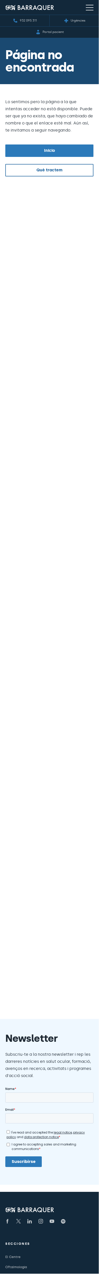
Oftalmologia (16, 1267)
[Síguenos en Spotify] (63, 1221)
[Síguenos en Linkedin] (29, 1221)
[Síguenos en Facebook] (7, 1221)
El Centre (13, 1257)
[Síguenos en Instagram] (40, 1221)
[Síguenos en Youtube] (51, 1221)
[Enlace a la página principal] (29, 7)
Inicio (49, 150)
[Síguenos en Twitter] (18, 1221)
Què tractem (49, 170)
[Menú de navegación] (89, 7)
